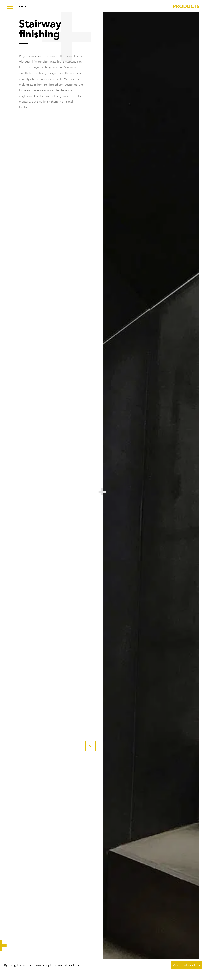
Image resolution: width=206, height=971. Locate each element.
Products (186, 6)
